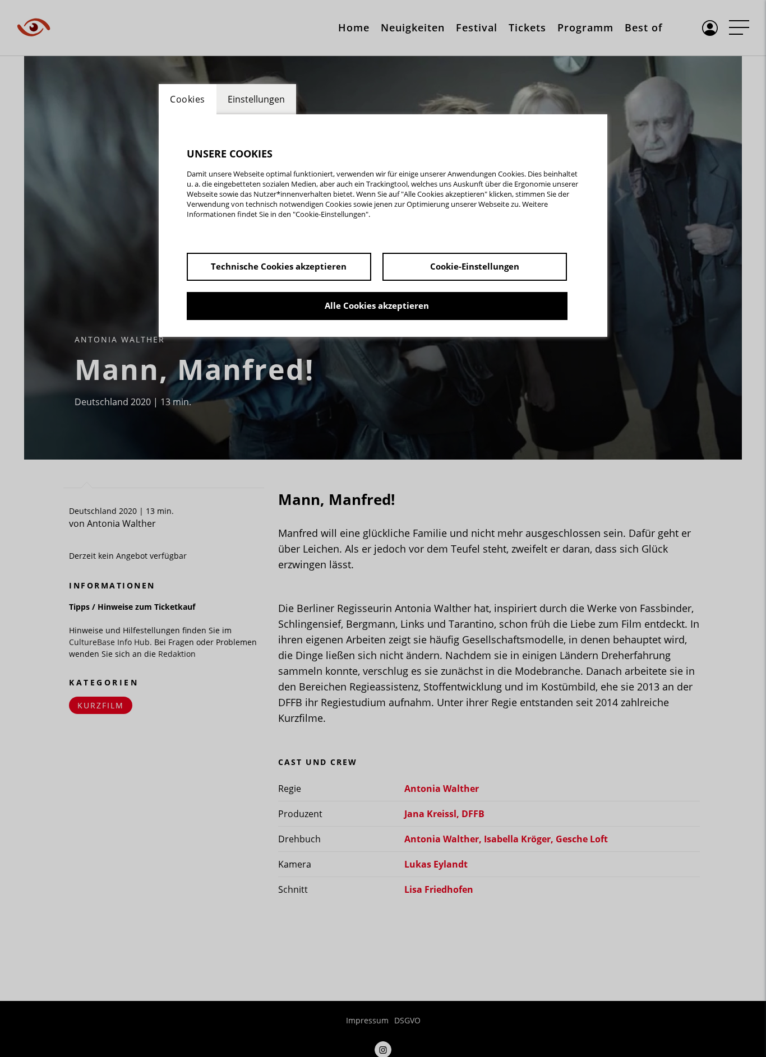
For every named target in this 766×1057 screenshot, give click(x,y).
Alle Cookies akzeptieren (377, 305)
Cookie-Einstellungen (474, 266)
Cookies (187, 99)
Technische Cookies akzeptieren (279, 266)
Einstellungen (256, 99)
